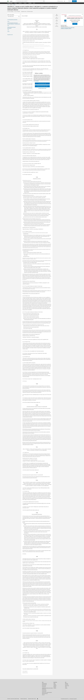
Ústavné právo (44, 685)
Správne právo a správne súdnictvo (47, 692)
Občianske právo (44, 683)
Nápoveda (66, 683)
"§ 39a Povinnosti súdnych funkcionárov (11, 28)
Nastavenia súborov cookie (42, 88)
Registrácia (74, 1)
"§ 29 (8, 25)
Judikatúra (55, 685)
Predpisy (14, 4)
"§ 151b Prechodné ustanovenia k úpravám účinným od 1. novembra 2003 (13, 23)
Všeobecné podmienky (23, 698)
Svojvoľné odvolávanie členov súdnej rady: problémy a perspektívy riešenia (67, 28)
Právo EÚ (43, 694)
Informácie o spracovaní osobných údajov (13, 698)
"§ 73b (8, 31)
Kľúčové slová (67, 685)
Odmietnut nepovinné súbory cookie (42, 86)
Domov (8, 4)
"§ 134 (8, 21)
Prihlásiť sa (75, 23)
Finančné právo (44, 691)
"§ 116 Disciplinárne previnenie (12, 19)
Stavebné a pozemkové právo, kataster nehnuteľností (47, 688)
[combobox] (30, 1)
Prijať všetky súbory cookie (42, 83)
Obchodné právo (44, 684)
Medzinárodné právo (45, 693)
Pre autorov (66, 684)
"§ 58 (8, 29)
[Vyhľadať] (44, 1)
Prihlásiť (69, 1)
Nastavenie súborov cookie (32, 698)
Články (54, 683)
